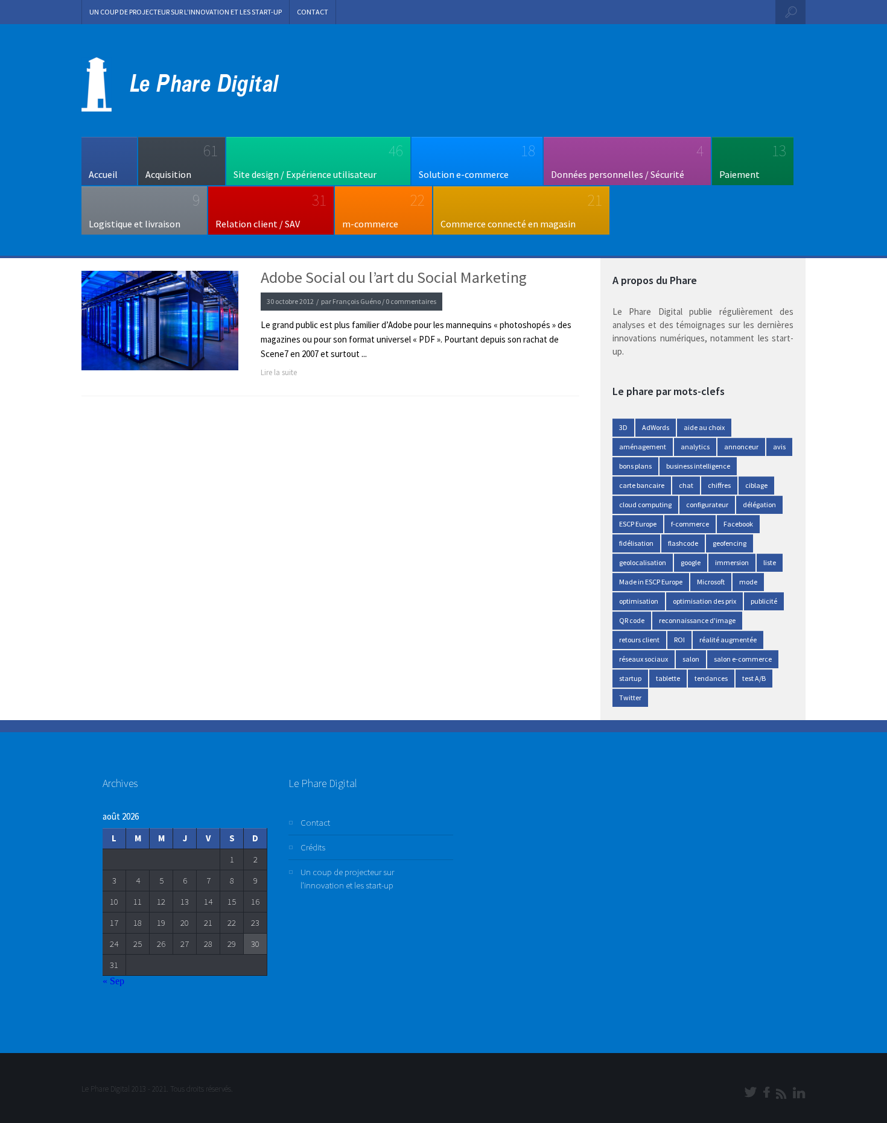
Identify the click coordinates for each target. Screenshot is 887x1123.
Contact (312, 11)
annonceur (741, 446)
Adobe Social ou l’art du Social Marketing (394, 277)
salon (690, 658)
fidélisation (636, 543)
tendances (711, 678)
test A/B (754, 678)
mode (748, 581)
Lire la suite (279, 372)
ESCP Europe (638, 523)
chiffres (719, 485)
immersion (732, 562)
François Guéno (356, 301)
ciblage (756, 485)
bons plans (635, 465)
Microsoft (711, 581)
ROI (679, 639)
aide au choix (704, 427)
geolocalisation (642, 562)
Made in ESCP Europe (650, 581)
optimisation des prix (704, 601)
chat (686, 485)
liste (769, 562)
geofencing (729, 543)
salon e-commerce (743, 658)
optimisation (638, 601)
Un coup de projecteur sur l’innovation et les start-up (185, 11)
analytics (695, 446)
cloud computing (645, 504)
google (691, 562)
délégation (759, 504)
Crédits (312, 847)
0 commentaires (411, 301)
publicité (764, 601)
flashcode (683, 543)
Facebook (738, 523)
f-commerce (690, 523)
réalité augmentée (728, 639)
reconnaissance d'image (697, 620)
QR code (631, 620)
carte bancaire (641, 485)
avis (779, 446)
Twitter (630, 697)
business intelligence (698, 465)
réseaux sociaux (643, 658)
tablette (668, 678)
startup (630, 678)
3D (623, 427)
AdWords (655, 427)
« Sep (113, 981)
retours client (639, 639)
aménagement (642, 446)
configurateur (707, 504)
